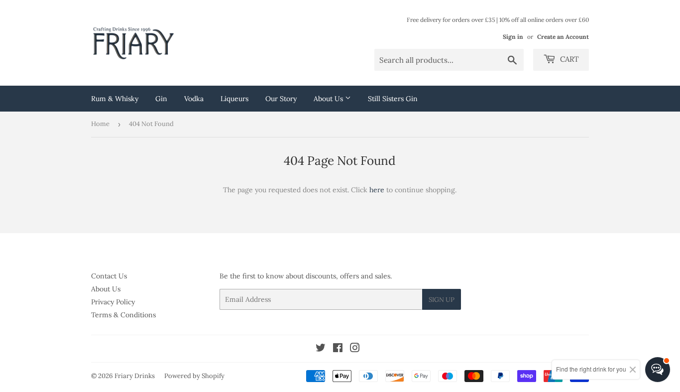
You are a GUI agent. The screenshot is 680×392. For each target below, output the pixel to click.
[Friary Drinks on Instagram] (355, 349)
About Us (329, 98)
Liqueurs (234, 98)
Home (100, 124)
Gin (161, 98)
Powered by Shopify (194, 376)
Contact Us (109, 275)
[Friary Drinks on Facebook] (338, 349)
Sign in (513, 36)
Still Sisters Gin (393, 98)
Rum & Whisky (114, 98)
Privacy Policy (113, 301)
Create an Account (563, 36)
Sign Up (441, 299)
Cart (568, 59)
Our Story (281, 98)
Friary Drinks (134, 376)
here (376, 189)
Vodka (194, 98)
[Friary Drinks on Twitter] (321, 349)
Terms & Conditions (123, 314)
